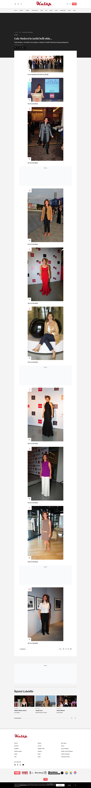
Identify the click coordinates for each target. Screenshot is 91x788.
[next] (75, 718)
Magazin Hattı (63, 10)
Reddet (69, 785)
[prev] (71, 718)
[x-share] (18, 48)
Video (74, 10)
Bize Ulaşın (63, 743)
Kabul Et (60, 785)
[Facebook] (17, 765)
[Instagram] (15, 765)
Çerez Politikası (65, 748)
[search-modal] (67, 4)
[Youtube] (23, 765)
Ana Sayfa (16, 32)
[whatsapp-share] (20, 48)
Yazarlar (40, 751)
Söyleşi (51, 10)
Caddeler (27, 10)
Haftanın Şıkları (35, 10)
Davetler (21, 10)
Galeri (69, 10)
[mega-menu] (70, 4)
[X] (20, 765)
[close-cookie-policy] (75, 785)
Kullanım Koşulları (65, 754)
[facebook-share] (15, 48)
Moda (42, 10)
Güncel (15, 10)
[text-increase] (25, 48)
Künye (62, 746)
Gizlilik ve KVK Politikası (67, 751)
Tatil (46, 10)
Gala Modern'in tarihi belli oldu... (27, 32)
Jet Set (56, 10)
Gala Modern (22, 648)
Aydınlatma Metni (65, 756)
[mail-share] (23, 48)
